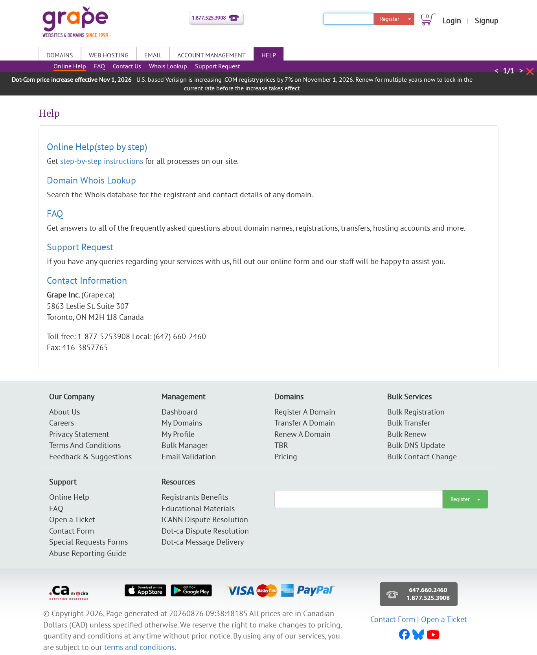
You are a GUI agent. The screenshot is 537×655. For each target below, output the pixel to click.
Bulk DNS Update (416, 445)
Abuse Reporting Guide (87, 553)
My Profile (178, 434)
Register (389, 18)
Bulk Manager (185, 445)
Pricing (285, 456)
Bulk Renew (407, 434)
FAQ (99, 66)
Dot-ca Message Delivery (203, 542)
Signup (486, 20)
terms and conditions (139, 647)
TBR (281, 445)
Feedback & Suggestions (90, 456)
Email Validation (189, 456)
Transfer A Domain (304, 422)
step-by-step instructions (102, 161)
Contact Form (71, 531)
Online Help (69, 66)
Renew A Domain (302, 434)
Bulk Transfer (408, 422)
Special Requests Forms (88, 542)
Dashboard (180, 411)
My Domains (182, 422)
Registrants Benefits (195, 497)
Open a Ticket (72, 519)
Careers (61, 422)
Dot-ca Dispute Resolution (205, 531)
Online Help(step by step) (97, 146)
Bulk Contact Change (422, 456)
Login (452, 20)
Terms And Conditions (85, 445)
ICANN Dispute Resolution (205, 519)
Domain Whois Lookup (91, 180)
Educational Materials (198, 508)
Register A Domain (304, 411)
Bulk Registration (416, 411)
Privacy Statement (79, 434)
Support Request (217, 66)
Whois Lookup (168, 66)
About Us (64, 411)
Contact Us (127, 66)
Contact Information (87, 280)
